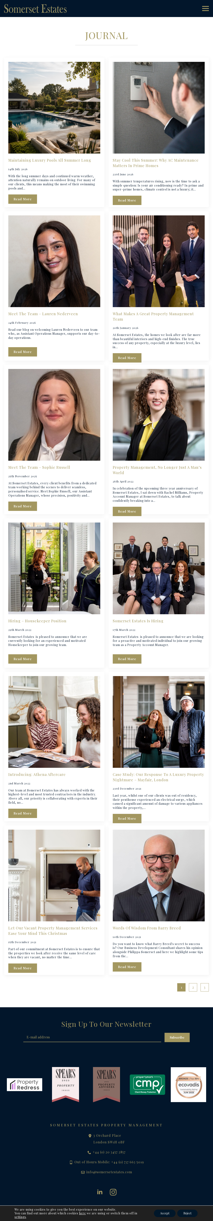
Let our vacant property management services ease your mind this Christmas (53, 931)
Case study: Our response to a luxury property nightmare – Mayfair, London (158, 777)
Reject (187, 1213)
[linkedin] (99, 1192)
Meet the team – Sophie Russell (39, 467)
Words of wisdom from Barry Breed (147, 928)
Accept (164, 1213)
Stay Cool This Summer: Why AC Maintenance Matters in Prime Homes (156, 163)
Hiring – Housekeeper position (37, 620)
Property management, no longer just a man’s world (157, 470)
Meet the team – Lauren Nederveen (43, 313)
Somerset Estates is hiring (138, 620)
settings (20, 1217)
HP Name (9, 1023)
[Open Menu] (205, 8)
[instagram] (113, 1192)
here (82, 1213)
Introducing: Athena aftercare (37, 774)
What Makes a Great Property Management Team (153, 316)
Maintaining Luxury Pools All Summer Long (49, 160)
